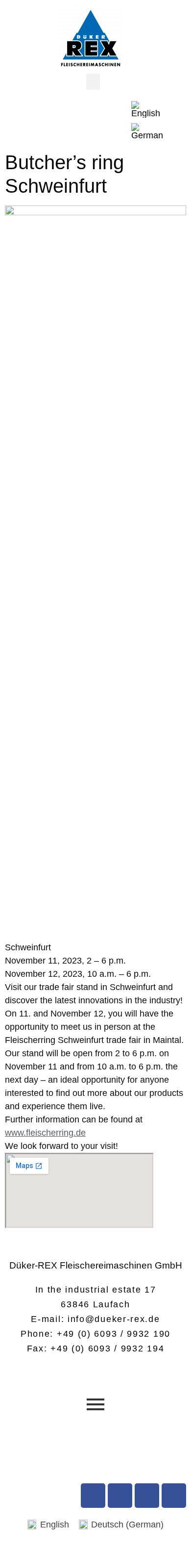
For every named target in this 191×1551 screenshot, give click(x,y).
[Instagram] (147, 1495)
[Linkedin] (174, 1495)
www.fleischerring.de (45, 1133)
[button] (93, 82)
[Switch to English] (146, 110)
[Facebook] (93, 1495)
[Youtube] (120, 1495)
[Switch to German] (147, 132)
